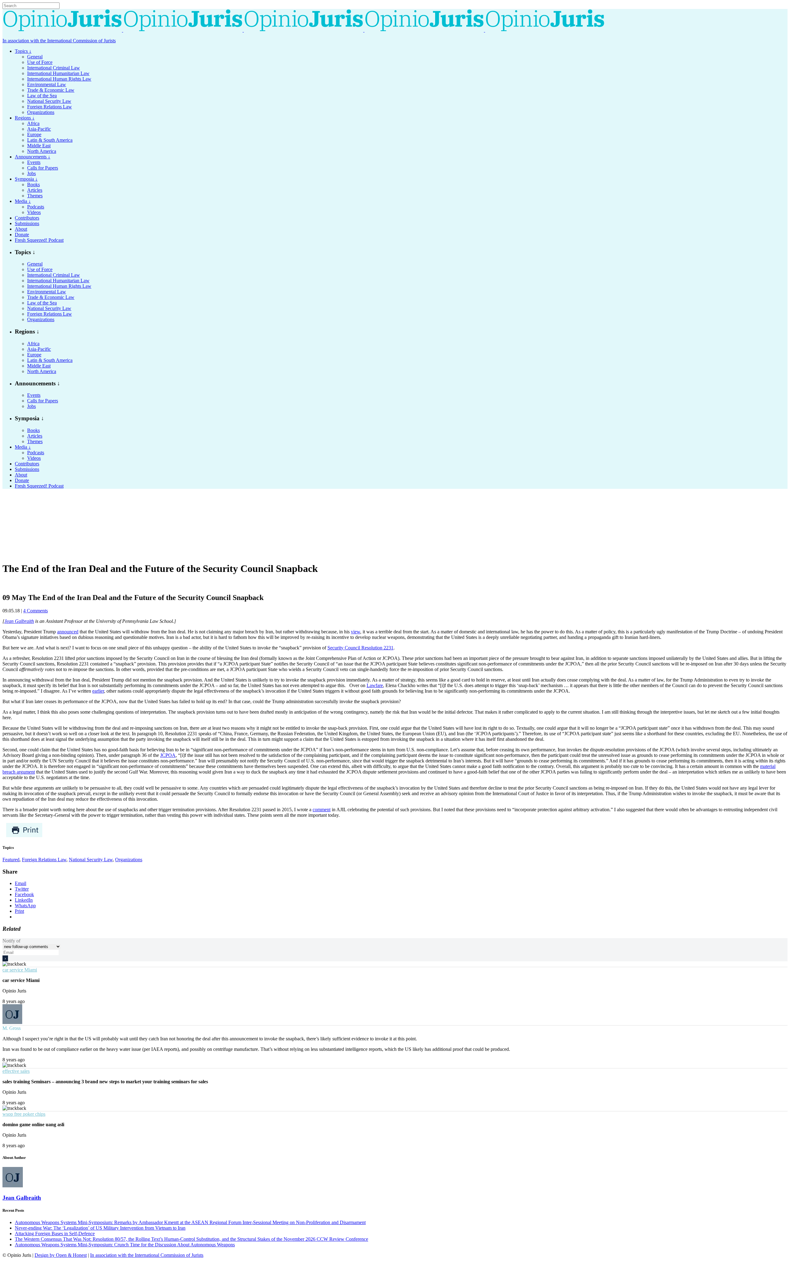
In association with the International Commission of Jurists (59, 40)
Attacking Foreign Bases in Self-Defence (55, 1233)
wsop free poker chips (23, 1114)
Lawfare (375, 685)
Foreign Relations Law (44, 859)
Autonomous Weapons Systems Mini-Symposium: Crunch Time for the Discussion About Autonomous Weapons (125, 1244)
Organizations (128, 859)
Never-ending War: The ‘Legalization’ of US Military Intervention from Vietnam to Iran (100, 1228)
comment (322, 809)
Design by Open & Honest (61, 1255)
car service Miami (19, 969)
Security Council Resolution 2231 (360, 647)
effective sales (16, 1071)
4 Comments (35, 610)
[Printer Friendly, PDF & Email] (24, 835)
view (355, 631)
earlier (98, 691)
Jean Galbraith (19, 621)
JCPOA (168, 755)
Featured (10, 859)
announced (67, 631)
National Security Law (91, 859)
